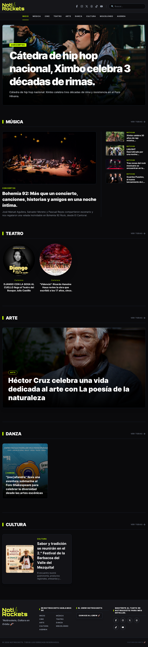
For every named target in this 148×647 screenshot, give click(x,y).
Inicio (25, 16)
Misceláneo (106, 16)
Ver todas (138, 121)
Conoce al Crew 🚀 (89, 615)
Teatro (58, 16)
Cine (47, 16)
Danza (78, 16)
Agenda (121, 16)
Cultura (91, 16)
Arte (68, 16)
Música (37, 16)
